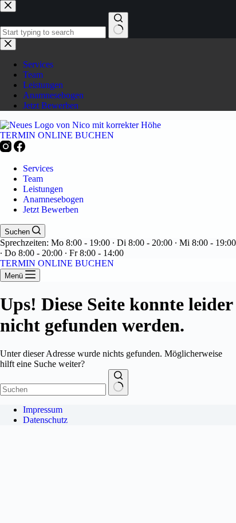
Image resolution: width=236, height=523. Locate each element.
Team (33, 178)
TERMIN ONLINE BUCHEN (57, 135)
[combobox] (53, 390)
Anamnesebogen (53, 199)
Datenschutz (45, 420)
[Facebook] (19, 149)
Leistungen (43, 189)
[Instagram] (7, 149)
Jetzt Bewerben (50, 209)
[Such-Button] (118, 382)
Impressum (42, 409)
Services (38, 168)
